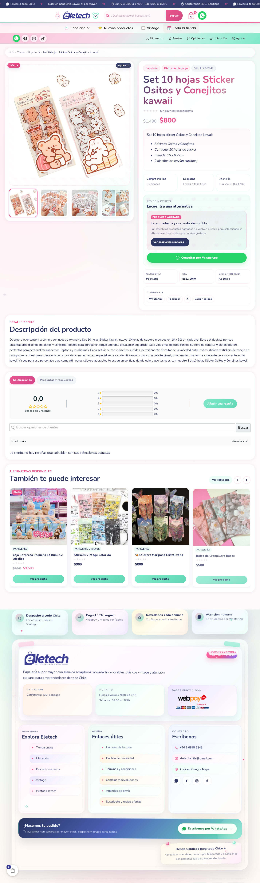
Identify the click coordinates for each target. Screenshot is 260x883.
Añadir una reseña (220, 404)
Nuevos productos (118, 28)
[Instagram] (34, 38)
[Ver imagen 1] (23, 203)
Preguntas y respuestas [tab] (56, 380)
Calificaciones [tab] (22, 380)
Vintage (153, 28)
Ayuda (240, 38)
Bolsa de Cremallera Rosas (154, 555)
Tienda (21, 52)
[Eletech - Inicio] (76, 15)
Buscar (174, 15)
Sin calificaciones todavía (176, 111)
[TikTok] (42, 38)
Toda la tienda (184, 28)
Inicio (11, 52)
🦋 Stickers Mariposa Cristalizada (98, 555)
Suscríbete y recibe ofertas (123, 802)
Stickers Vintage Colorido (31, 555)
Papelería (78, 28)
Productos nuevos (48, 769)
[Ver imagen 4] (115, 203)
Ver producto (38, 579)
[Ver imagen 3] (84, 203)
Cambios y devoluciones (122, 780)
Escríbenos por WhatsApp (210, 829)
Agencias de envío (118, 791)
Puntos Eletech (46, 791)
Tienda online (44, 747)
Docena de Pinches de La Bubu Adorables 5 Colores (218, 560)
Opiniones (198, 38)
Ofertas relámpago (176, 68)
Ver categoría (221, 480)
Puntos (177, 38)
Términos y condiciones (121, 770)
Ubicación (220, 38)
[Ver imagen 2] (54, 203)
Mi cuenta (156, 38)
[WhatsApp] (202, 15)
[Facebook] (25, 38)
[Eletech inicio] (46, 659)
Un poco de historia (119, 748)
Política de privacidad (120, 759)
